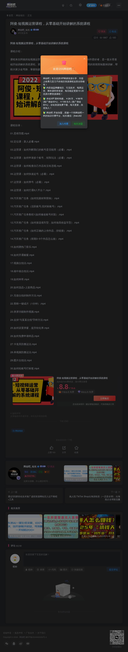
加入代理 (63, 123)
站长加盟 (78, 123)
